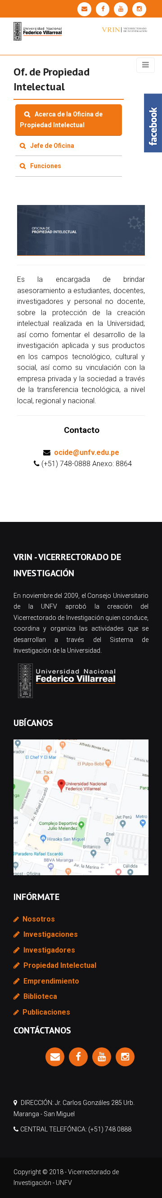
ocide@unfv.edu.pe (86, 452)
